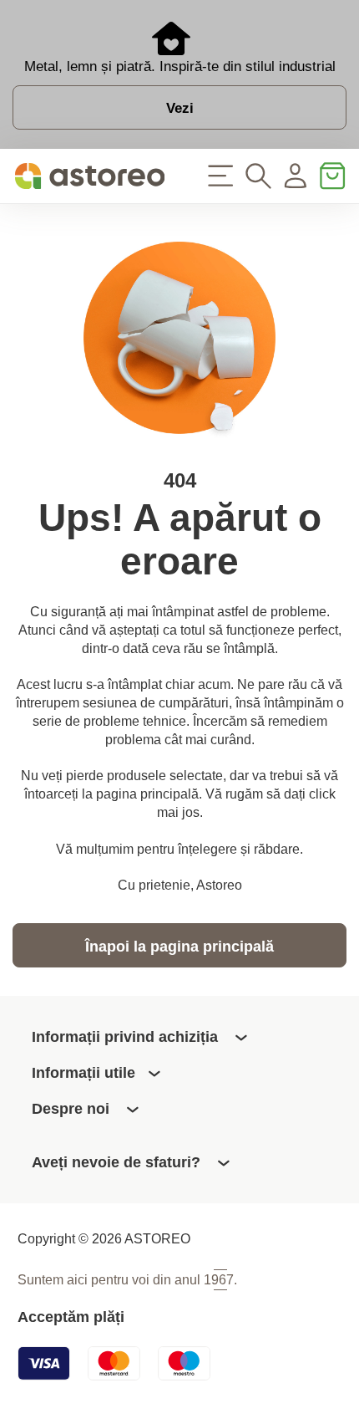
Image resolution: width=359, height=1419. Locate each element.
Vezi (180, 108)
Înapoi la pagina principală (179, 946)
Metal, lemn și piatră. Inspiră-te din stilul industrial (180, 66)
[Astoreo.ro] (90, 176)
